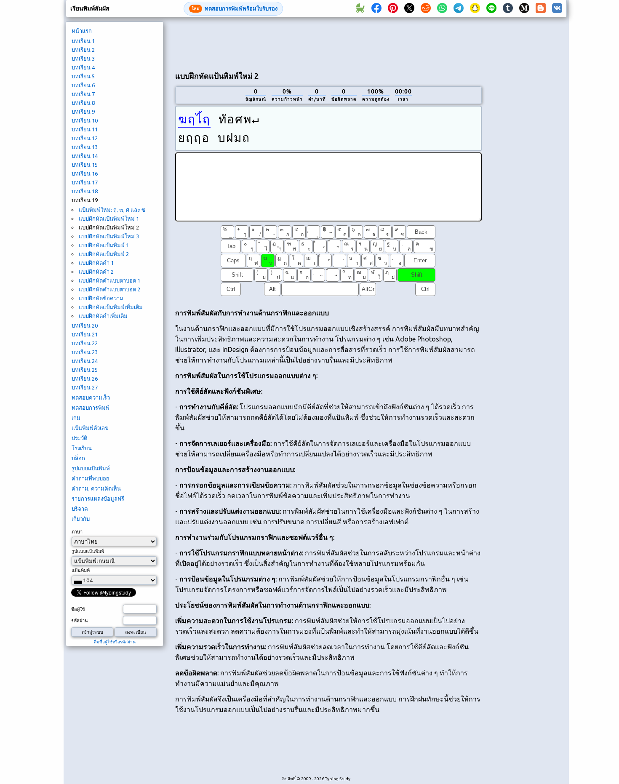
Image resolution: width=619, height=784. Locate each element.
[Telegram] (459, 8)
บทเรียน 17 (85, 182)
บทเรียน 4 (83, 67)
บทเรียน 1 (83, 41)
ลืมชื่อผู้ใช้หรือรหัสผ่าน (115, 642)
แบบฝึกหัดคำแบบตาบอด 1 (109, 280)
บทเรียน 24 (85, 361)
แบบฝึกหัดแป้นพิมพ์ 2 (104, 254)
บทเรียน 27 (85, 387)
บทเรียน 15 (85, 165)
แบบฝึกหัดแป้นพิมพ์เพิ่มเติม (111, 307)
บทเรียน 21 (85, 334)
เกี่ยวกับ (81, 519)
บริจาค (80, 509)
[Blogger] (541, 8)
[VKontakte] (557, 8)
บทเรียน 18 (85, 191)
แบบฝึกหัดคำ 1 (96, 263)
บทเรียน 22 (85, 343)
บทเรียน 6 (83, 85)
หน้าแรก (82, 31)
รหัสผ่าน (79, 620)
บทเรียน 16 (85, 173)
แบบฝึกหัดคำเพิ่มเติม (103, 316)
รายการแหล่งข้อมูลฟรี (98, 498)
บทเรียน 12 (85, 138)
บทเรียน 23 (85, 352)
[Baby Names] (360, 8)
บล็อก (78, 458)
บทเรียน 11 (85, 129)
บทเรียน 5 (83, 76)
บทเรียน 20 (85, 325)
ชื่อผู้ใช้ (78, 609)
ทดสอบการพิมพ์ (90, 408)
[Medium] (524, 8)
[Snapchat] (475, 8)
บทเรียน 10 (85, 120)
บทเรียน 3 (83, 58)
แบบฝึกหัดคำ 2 (96, 272)
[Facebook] (376, 8)
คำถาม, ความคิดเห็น (96, 488)
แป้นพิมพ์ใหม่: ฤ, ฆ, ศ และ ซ (112, 210)
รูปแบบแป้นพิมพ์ (91, 468)
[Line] (491, 8)
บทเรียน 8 (83, 103)
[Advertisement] (328, 42)
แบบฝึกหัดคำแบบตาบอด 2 (109, 289)
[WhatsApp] (442, 8)
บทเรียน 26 (85, 378)
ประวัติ (79, 438)
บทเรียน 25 (85, 370)
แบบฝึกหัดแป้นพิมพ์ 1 (104, 245)
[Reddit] (426, 8)
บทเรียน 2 (83, 50)
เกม (76, 418)
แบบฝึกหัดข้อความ (101, 298)
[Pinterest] (393, 8)
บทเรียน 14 (85, 156)
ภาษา (77, 531)
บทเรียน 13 (85, 147)
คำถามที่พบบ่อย (90, 478)
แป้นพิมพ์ (81, 570)
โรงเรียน (82, 448)
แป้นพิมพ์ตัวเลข (90, 428)
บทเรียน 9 (83, 112)
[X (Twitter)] (409, 8)
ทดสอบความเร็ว (91, 397)
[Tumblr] (508, 8)
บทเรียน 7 (83, 94)
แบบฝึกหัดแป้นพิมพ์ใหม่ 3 (109, 236)
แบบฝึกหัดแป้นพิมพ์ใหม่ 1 (109, 218)
